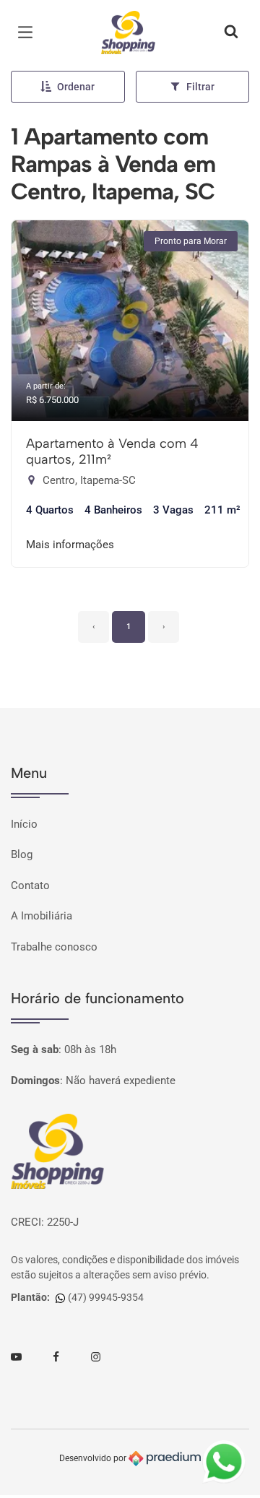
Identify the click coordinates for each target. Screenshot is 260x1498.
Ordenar (76, 86)
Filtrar (200, 86)
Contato (30, 885)
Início (24, 824)
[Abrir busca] (231, 32)
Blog (21, 854)
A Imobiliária (41, 915)
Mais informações (70, 544)
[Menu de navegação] (29, 32)
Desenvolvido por (94, 1457)
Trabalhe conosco (54, 946)
